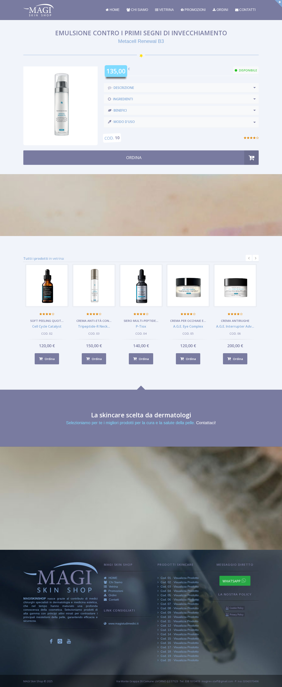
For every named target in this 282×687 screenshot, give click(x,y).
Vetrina (113, 586)
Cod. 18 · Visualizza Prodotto (179, 651)
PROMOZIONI (195, 10)
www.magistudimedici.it (123, 623)
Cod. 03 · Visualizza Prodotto (179, 586)
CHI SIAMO (139, 10)
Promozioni (115, 591)
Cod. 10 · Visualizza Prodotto (179, 617)
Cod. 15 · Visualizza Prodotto (179, 638)
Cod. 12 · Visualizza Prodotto (179, 625)
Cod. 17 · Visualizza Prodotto (179, 647)
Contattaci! (206, 422)
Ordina (49, 359)
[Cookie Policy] (235, 607)
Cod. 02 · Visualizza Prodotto (179, 582)
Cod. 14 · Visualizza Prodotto (179, 634)
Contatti (113, 599)
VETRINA (166, 10)
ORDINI (222, 10)
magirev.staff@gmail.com (217, 681)
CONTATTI (247, 10)
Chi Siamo (115, 582)
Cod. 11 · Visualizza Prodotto (179, 621)
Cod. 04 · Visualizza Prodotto (179, 591)
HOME (114, 10)
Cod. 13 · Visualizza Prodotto (179, 630)
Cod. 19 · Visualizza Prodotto (179, 655)
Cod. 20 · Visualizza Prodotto (179, 660)
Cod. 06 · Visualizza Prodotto (179, 599)
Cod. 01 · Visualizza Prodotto (179, 578)
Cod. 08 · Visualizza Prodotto (179, 608)
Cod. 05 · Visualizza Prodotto (179, 595)
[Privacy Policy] (235, 614)
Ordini (112, 595)
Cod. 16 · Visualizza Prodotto (179, 643)
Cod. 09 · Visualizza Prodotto (179, 612)
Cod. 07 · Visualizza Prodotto (179, 604)
